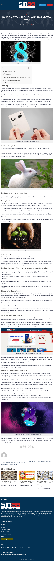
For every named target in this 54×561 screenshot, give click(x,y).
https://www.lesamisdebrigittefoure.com (16, 554)
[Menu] (2, 5)
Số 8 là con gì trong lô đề (10, 71)
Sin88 (40, 511)
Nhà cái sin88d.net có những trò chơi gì (12, 80)
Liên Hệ (3, 527)
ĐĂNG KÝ (50, 4)
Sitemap (3, 536)
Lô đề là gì (5, 70)
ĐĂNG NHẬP (42, 4)
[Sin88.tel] (27, 5)
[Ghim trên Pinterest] (31, 447)
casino (25, 359)
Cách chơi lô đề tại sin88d (8, 79)
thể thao (13, 359)
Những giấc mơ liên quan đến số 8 (10, 82)
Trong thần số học (8, 75)
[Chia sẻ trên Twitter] (26, 447)
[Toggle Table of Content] (28, 68)
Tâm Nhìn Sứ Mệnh (5, 531)
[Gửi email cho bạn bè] (28, 447)
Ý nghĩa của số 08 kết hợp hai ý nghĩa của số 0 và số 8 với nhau (16, 77)
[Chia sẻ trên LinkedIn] (33, 447)
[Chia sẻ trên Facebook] (23, 447)
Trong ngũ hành (8, 74)
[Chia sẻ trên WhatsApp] (21, 447)
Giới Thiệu (3, 524)
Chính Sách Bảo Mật (6, 529)
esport (17, 359)
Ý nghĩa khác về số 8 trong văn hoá (10, 73)
